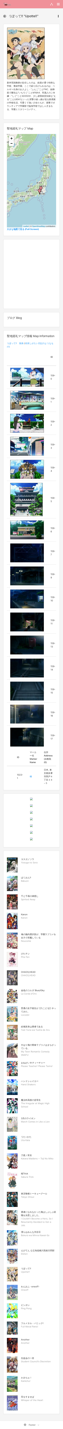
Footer (32, 1424)
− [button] (11, 143)
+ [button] (11, 138)
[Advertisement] (31, 274)
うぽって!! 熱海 (15, 343)
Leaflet (26, 226)
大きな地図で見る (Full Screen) (23, 229)
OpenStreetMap (38, 226)
